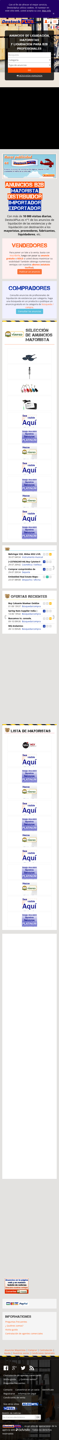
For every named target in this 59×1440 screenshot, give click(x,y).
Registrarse (9, 1393)
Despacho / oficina (31, 579)
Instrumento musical (32, 557)
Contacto (7, 1389)
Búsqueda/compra (31, 606)
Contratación (45, 1350)
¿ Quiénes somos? (14, 1325)
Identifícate (48, 1389)
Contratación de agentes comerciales (24, 1333)
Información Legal (27, 1393)
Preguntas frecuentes (16, 1321)
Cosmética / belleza (32, 564)
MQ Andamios (15, 625)
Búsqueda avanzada (30, 75)
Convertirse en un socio (27, 1389)
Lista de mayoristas (31, 731)
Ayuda (7, 1353)
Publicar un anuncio (29, 271)
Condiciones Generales (43, 1353)
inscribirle (15, 255)
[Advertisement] (29, 118)
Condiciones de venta (14, 1397)
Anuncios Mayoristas (15, 1350)
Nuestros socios (21, 1353)
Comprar (32, 1350)
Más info (46, 10)
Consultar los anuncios (29, 311)
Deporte (26, 572)
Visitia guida (11, 1329)
